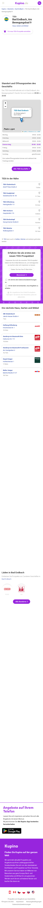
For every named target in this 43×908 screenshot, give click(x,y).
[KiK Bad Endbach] (21, 589)
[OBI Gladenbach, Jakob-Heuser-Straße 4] (21, 316)
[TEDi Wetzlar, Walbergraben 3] (21, 229)
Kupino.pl (24, 892)
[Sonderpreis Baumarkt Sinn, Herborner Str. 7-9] (21, 339)
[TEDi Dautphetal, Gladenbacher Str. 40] (21, 194)
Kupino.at (10, 892)
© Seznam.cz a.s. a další (34, 131)
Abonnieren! (21, 275)
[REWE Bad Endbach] (7, 589)
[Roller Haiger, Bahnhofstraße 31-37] (21, 373)
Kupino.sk (28, 892)
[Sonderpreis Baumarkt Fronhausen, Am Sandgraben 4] (21, 350)
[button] (17, 31)
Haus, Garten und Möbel (20, 26)
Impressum (20, 901)
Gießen (17, 239)
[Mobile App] (11, 831)
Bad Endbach (19, 9)
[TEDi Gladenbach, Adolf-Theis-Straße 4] (21, 185)
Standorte (10, 9)
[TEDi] (6, 20)
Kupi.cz (19, 892)
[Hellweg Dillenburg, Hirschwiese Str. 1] (21, 328)
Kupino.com (33, 892)
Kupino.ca (14, 892)
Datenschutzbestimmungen (21, 904)
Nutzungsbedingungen (34, 901)
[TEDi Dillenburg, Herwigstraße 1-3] (21, 203)
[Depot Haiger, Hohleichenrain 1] (21, 362)
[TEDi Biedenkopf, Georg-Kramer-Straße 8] (21, 220)
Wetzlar (23, 239)
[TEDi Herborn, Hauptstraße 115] (21, 212)
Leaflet (25, 131)
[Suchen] (39, 3)
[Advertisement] (21, 58)
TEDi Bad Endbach (21, 110)
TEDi (5, 239)
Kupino (4, 9)
